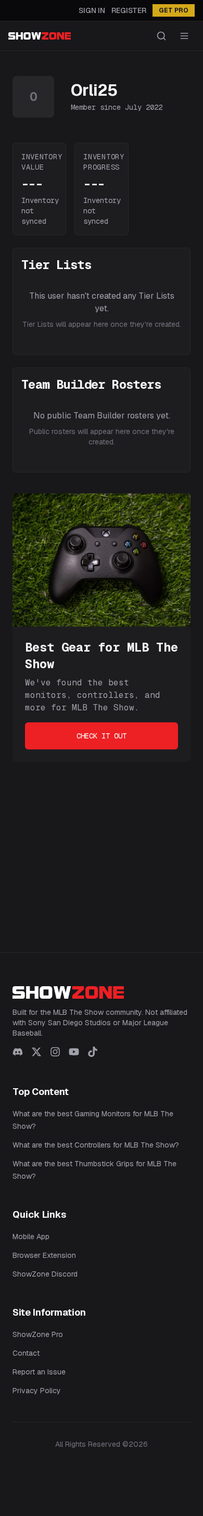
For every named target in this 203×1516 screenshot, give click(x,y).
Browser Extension (44, 1255)
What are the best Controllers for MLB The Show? (95, 1145)
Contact (26, 1353)
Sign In (92, 10)
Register (128, 10)
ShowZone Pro (37, 1334)
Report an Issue (39, 1372)
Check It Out (101, 736)
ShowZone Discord (45, 1274)
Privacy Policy (36, 1390)
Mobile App (30, 1236)
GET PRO (173, 10)
